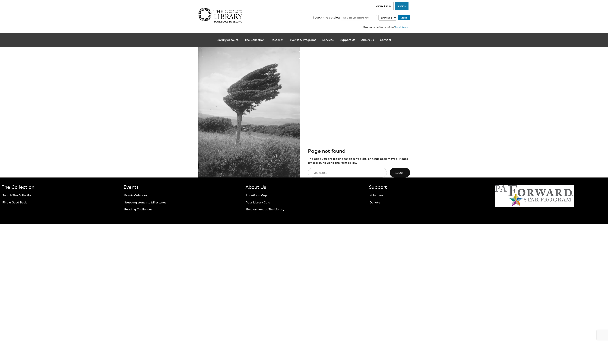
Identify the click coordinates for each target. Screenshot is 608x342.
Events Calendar (135, 195)
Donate (402, 5)
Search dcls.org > (402, 27)
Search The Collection (17, 195)
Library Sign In (383, 5)
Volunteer (376, 195)
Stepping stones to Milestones (145, 202)
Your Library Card (258, 202)
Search (399, 172)
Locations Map (256, 195)
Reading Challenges (138, 209)
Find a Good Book (14, 202)
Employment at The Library (265, 209)
